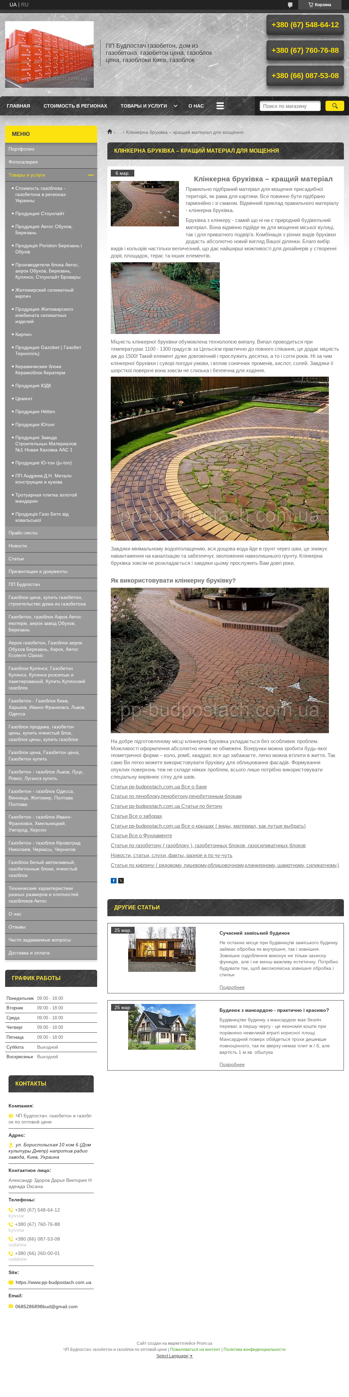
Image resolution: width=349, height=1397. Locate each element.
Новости (18, 545)
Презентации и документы (38, 571)
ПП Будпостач (24, 584)
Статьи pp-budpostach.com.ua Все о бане (159, 787)
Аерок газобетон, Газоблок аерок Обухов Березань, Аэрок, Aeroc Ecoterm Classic (45, 649)
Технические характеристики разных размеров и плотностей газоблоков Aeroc (43, 894)
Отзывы (17, 927)
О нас (196, 106)
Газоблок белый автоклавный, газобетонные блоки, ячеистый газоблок (43, 869)
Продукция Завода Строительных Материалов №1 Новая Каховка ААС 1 (45, 443)
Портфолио (21, 149)
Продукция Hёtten (35, 411)
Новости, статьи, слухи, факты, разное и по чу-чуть (171, 855)
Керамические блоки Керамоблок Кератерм (40, 369)
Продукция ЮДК (33, 385)
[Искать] (334, 106)
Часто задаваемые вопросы (40, 939)
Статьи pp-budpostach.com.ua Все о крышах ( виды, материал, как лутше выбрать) (208, 826)
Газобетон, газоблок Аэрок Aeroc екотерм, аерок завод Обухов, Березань (45, 623)
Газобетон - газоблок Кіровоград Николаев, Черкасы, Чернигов (44, 846)
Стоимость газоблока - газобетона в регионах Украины (40, 194)
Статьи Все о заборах (136, 816)
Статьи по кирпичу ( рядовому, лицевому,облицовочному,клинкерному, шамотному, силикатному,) (225, 865)
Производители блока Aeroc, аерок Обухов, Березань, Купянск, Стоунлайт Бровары (47, 271)
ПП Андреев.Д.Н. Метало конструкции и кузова (43, 479)
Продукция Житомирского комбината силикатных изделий (44, 315)
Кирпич (23, 334)
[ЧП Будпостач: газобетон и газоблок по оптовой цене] (49, 53)
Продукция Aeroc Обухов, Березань (44, 229)
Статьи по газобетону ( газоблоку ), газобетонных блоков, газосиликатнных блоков (208, 845)
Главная (18, 106)
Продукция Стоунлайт (39, 213)
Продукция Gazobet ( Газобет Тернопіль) (48, 350)
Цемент (23, 398)
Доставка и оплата (29, 952)
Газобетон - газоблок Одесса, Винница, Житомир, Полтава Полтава (41, 797)
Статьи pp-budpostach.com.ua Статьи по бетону (167, 806)
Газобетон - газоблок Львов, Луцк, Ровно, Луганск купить (46, 775)
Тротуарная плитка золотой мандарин (46, 498)
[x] (121, 881)
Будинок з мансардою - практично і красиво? (274, 1010)
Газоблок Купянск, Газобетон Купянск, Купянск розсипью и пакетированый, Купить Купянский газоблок (47, 678)
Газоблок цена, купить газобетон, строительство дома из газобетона (47, 600)
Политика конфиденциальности (255, 1349)
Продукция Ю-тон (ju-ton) (43, 462)
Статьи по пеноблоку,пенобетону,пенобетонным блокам (176, 796)
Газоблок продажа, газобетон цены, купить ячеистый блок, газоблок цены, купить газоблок (43, 733)
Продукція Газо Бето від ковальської (42, 517)
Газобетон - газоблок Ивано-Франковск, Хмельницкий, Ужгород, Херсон (40, 823)
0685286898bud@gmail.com (46, 1306)
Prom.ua (204, 1343)
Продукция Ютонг (35, 424)
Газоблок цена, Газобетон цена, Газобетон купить (44, 756)
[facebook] (114, 881)
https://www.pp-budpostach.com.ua (53, 1282)
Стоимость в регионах (75, 106)
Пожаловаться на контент (195, 1349)
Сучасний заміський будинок (254, 933)
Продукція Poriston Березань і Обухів (48, 248)
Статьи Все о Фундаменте (141, 835)
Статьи (16, 558)
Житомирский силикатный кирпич (44, 293)
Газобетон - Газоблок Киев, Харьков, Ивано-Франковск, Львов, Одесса (47, 707)
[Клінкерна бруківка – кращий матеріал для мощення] (145, 204)
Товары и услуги (144, 106)
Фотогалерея (23, 162)
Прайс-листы (23, 532)
